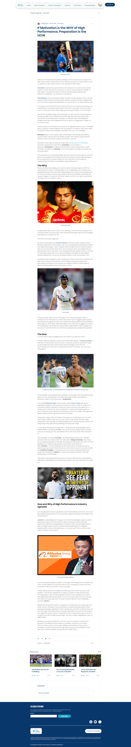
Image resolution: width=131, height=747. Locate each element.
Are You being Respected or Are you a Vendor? (65, 671)
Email (32, 713)
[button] (67, 5)
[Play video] (65, 483)
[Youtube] (95, 721)
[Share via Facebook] (38, 638)
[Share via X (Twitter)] (42, 638)
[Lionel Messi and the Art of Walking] (41, 661)
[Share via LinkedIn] (45, 638)
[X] (100, 721)
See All (99, 651)
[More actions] (93, 23)
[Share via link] (49, 638)
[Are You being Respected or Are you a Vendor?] (65, 661)
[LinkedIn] (90, 721)
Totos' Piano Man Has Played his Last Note (88, 671)
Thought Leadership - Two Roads (39, 13)
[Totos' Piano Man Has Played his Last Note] (90, 661)
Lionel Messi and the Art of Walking (40, 671)
